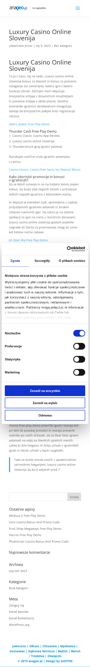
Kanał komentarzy (21, 618)
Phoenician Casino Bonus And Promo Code (39, 541)
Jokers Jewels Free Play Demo (29, 124)
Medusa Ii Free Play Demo (27, 516)
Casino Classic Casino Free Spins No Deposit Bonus (45, 169)
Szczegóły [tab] (42, 260)
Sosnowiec (17, 651)
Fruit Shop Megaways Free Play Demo (35, 529)
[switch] (79, 346)
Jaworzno (19, 646)
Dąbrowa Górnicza (41, 651)
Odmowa (45, 415)
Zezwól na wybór (45, 403)
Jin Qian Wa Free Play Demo (28, 240)
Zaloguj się (16, 605)
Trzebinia (37, 656)
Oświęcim (55, 656)
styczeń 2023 (18, 571)
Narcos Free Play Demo (25, 535)
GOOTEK (67, 661)
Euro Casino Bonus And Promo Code (34, 522)
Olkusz (34, 646)
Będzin (63, 651)
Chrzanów (49, 646)
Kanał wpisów (18, 612)
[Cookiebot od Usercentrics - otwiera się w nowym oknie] (67, 249)
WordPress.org (19, 625)
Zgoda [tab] (15, 260)
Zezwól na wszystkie (45, 390)
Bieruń (75, 651)
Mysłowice (67, 646)
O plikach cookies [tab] (72, 260)
